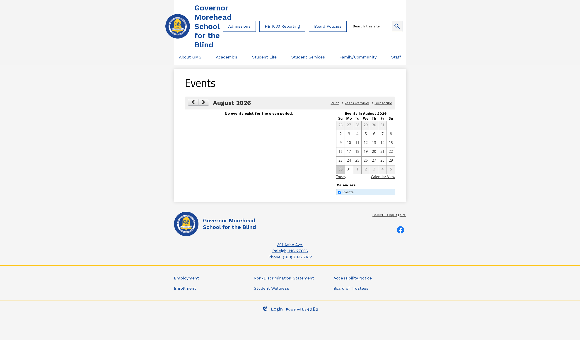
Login (272, 309)
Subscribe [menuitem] (383, 103)
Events (348, 192)
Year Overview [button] (357, 103)
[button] (190, 57)
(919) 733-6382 (297, 257)
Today (341, 176)
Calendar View (383, 176)
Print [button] (335, 103)
